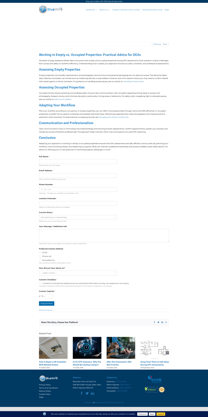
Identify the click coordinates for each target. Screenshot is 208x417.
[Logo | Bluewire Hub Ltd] (50, 6)
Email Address (46, 171)
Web (86, 403)
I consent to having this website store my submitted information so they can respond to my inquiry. (85, 283)
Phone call (46, 256)
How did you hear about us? (52, 268)
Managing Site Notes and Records (113, 117)
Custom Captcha (47, 291)
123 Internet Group (115, 403)
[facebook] (81, 393)
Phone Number (46, 184)
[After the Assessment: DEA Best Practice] (87, 348)
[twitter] (87, 393)
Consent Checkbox (48, 280)
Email (44, 252)
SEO (91, 403)
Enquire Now (47, 303)
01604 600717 (125, 388)
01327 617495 (120, 382)
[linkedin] (92, 393)
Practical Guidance (45, 310)
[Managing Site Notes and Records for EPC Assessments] (154, 348)
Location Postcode (48, 198)
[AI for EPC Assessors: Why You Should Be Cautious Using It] (53, 348)
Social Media (100, 403)
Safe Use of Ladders (62, 99)
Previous (157, 44)
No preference (48, 260)
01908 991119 (125, 385)
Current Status (46, 212)
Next (165, 44)
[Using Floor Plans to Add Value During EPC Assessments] (121, 348)
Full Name (44, 157)
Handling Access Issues (133, 81)
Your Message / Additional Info (53, 226)
